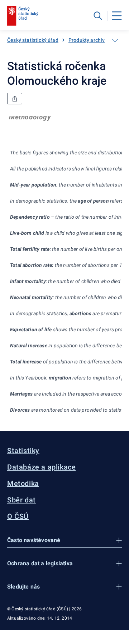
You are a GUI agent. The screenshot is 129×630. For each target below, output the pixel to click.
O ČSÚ (18, 516)
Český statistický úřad (32, 40)
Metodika (23, 483)
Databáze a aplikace (41, 467)
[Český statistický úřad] (22, 16)
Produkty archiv (86, 40)
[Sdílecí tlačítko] (14, 98)
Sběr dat (21, 500)
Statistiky (23, 450)
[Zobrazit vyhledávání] (98, 16)
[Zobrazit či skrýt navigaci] (115, 40)
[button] (64, 540)
